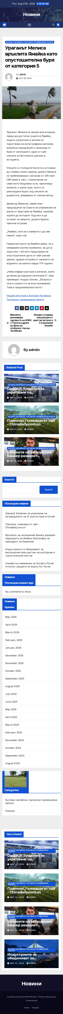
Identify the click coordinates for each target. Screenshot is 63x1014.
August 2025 (12, 686)
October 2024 (13, 747)
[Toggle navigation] (29, 25)
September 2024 (14, 755)
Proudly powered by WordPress (22, 997)
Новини (31, 14)
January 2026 (13, 647)
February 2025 (13, 732)
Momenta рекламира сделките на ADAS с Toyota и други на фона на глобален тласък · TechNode (21, 323)
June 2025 (11, 701)
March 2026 (12, 632)
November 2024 (14, 740)
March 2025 (12, 724)
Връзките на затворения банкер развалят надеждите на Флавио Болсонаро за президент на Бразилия (30, 538)
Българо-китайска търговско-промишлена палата (29, 42)
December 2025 (14, 655)
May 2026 (11, 616)
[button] (53, 24)
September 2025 (14, 678)
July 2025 (11, 694)
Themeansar (31, 1000)
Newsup (49, 997)
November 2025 (14, 663)
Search (9, 479)
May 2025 (11, 709)
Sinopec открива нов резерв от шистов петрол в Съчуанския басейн (43, 320)
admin (22, 74)
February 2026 (13, 640)
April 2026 (11, 624)
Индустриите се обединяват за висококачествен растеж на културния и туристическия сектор (30, 552)
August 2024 (12, 763)
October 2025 (13, 670)
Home (26, 1007)
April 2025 (11, 717)
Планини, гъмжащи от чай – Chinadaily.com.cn (31, 422)
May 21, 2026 (17, 864)
